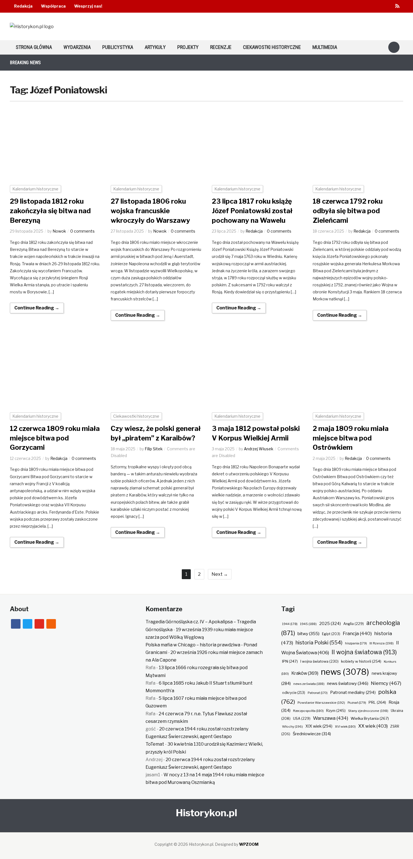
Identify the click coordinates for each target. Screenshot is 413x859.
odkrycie (293, 693)
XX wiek (373, 726)
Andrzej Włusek (258, 448)
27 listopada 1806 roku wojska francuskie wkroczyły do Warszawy (150, 210)
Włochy (292, 726)
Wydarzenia (77, 47)
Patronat (318, 693)
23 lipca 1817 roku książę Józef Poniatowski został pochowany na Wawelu (252, 210)
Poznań (357, 703)
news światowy (347, 683)
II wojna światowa (364, 652)
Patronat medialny (353, 692)
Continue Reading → (36, 308)
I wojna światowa (319, 661)
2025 (330, 623)
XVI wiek (345, 726)
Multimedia (324, 47)
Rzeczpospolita (308, 711)
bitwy (308, 633)
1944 (290, 624)
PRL (377, 702)
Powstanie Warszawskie (321, 703)
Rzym (336, 710)
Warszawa (330, 718)
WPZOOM (248, 844)
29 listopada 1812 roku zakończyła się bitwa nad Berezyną (50, 210)
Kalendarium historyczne (35, 188)
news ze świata (308, 684)
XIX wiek (318, 726)
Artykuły (155, 47)
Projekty (188, 47)
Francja (357, 633)
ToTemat (155, 744)
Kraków (304, 673)
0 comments (82, 231)
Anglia (353, 624)
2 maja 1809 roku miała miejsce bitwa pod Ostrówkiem (351, 437)
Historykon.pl (206, 812)
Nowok (59, 231)
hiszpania (356, 643)
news (345, 672)
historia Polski (319, 642)
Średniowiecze (312, 733)
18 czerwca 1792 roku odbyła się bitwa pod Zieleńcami (348, 210)
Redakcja (23, 6)
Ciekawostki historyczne (272, 47)
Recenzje (221, 47)
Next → (220, 574)
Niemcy (386, 683)
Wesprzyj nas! (88, 6)
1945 (308, 624)
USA (301, 718)
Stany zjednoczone (368, 711)
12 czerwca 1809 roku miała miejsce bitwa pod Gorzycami (55, 437)
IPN (290, 661)
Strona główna (34, 47)
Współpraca (53, 6)
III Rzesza (381, 643)
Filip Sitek (154, 448)
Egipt (331, 634)
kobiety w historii (361, 661)
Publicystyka (117, 47)
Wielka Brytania (370, 718)
